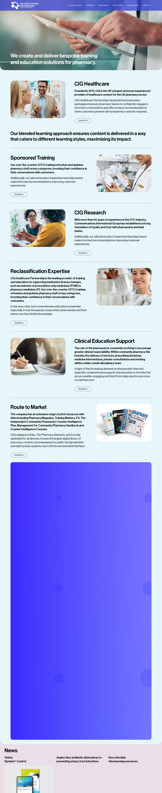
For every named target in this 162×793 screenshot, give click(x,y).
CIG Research (90, 5)
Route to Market (118, 5)
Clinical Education (133, 5)
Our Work (146, 5)
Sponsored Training (75, 5)
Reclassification (103, 5)
